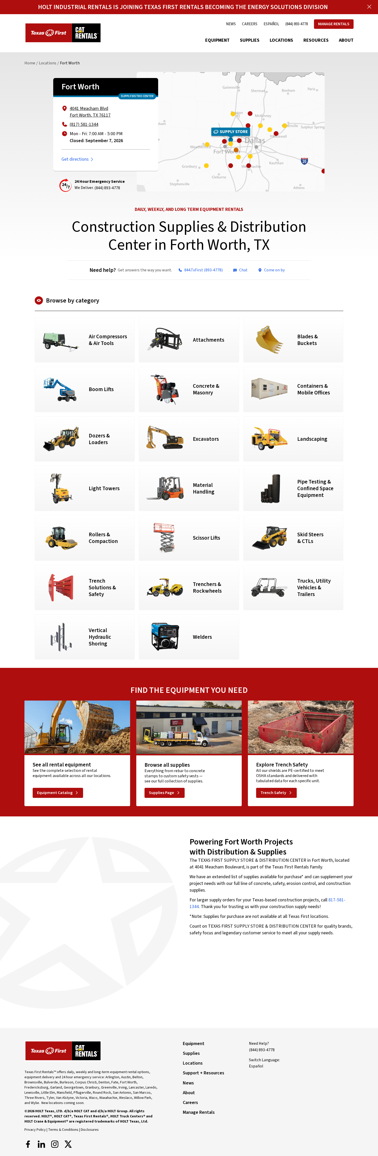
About (346, 40)
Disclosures (90, 1129)
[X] (68, 1144)
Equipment (217, 40)
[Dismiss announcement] (369, 7)
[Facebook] (28, 1144)
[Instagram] (54, 1144)
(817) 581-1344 (84, 124)
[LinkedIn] (41, 1144)
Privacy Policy (35, 1129)
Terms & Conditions (63, 1129)
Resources (316, 40)
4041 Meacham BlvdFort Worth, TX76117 (90, 111)
